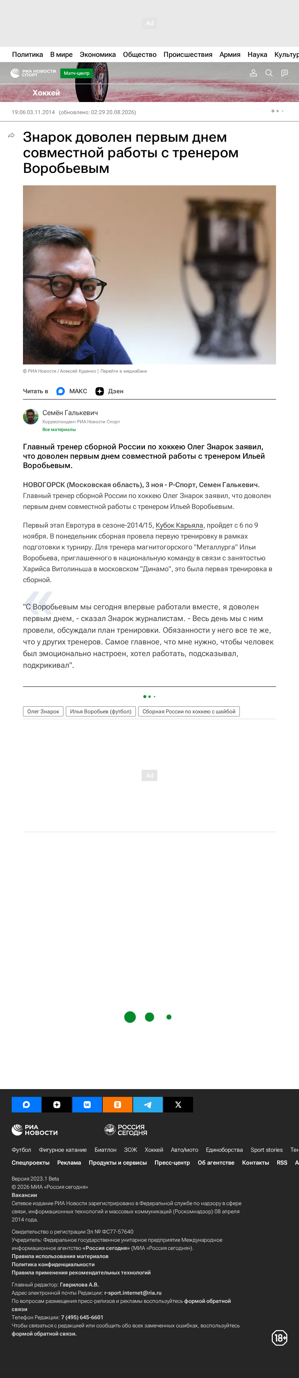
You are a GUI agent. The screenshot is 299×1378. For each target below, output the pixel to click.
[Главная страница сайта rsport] (50, 73)
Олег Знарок (43, 711)
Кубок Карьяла (179, 525)
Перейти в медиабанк (123, 371)
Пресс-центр (172, 1162)
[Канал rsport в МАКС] (26, 1104)
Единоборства (224, 1149)
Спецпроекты (30, 1162)
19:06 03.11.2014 (33, 112)
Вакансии (24, 1195)
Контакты (255, 1162)
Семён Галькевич (70, 412)
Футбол (21, 1149)
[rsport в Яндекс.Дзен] (57, 1104)
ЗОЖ (130, 1149)
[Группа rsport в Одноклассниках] (117, 1104)
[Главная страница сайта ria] (12, 73)
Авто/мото (184, 1149)
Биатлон (105, 1149)
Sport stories (267, 1149)
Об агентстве (216, 1162)
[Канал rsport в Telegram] (148, 1104)
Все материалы (59, 429)
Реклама (69, 1162)
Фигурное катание (63, 1149)
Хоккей (154, 1149)
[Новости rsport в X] (178, 1104)
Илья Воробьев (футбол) (101, 711)
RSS (282, 1162)
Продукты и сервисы (118, 1162)
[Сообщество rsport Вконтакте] (87, 1104)
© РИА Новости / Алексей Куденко (59, 371)
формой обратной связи (43, 1333)
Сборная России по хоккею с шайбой (189, 711)
